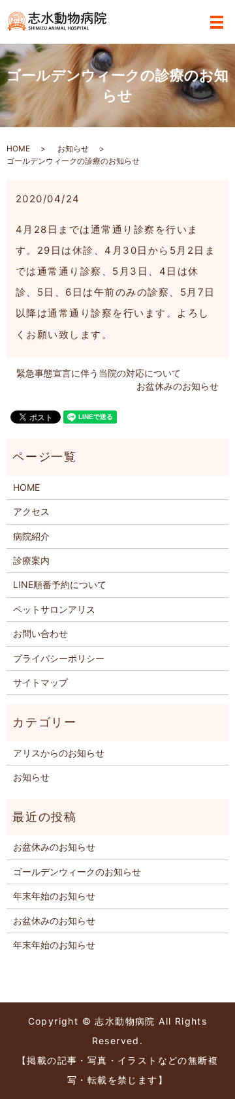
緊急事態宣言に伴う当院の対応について (98, 373)
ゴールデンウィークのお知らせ (77, 871)
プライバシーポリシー (58, 658)
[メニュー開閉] (216, 22)
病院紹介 (31, 536)
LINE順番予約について (59, 584)
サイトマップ (40, 682)
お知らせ (73, 148)
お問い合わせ (40, 633)
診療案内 (31, 560)
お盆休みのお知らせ (177, 386)
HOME (18, 148)
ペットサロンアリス (54, 609)
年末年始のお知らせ (54, 895)
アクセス (31, 511)
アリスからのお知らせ (58, 752)
